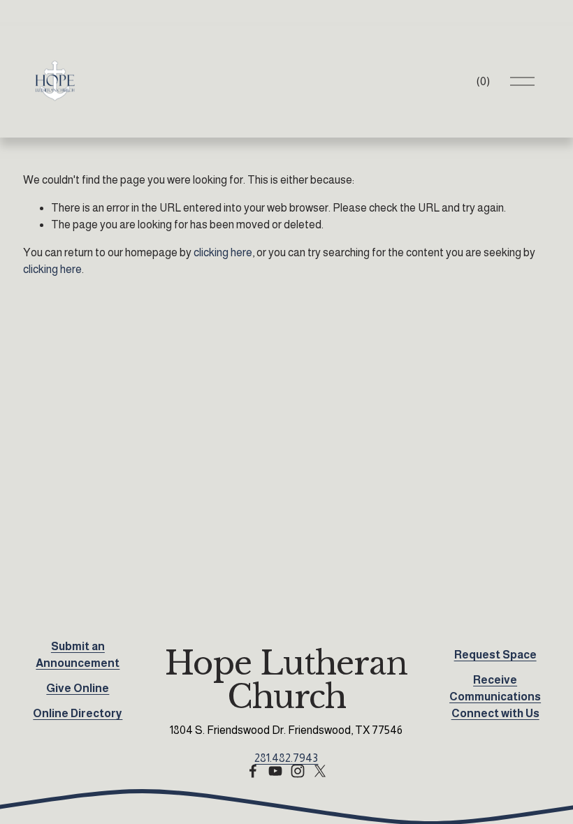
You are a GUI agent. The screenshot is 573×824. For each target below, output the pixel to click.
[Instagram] (298, 771)
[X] (320, 771)
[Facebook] (253, 771)
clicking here (223, 252)
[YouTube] (275, 771)
